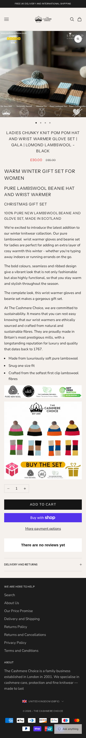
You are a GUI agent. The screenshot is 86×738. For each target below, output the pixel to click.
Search (9, 595)
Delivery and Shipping (22, 618)
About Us (11, 603)
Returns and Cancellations (25, 634)
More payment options (43, 528)
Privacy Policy (15, 642)
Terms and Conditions (21, 650)
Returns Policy (15, 626)
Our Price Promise (18, 610)
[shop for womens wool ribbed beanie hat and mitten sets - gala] (43, 440)
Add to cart (43, 504)
